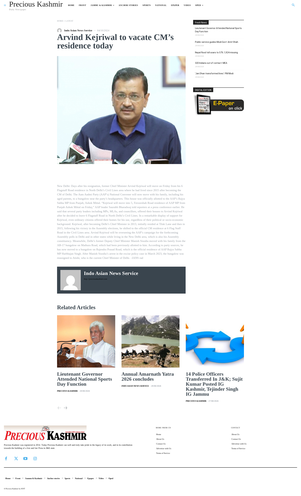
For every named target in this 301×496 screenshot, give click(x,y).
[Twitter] (16, 459)
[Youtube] (25, 459)
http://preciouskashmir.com (95, 279)
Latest (69, 21)
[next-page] (65, 408)
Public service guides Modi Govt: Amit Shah (216, 42)
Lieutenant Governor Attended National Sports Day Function (218, 30)
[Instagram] (35, 459)
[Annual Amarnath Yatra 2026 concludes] (150, 341)
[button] (293, 5)
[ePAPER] (218, 114)
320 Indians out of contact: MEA (211, 63)
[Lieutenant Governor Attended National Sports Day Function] (86, 341)
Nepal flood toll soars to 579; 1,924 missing (216, 52)
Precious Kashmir (67, 391)
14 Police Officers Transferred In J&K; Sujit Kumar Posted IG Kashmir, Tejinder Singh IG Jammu (214, 384)
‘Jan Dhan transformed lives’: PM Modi (214, 73)
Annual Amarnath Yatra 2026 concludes (147, 376)
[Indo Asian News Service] (60, 30)
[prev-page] (59, 408)
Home (60, 21)
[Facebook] (6, 459)
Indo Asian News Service (78, 30)
